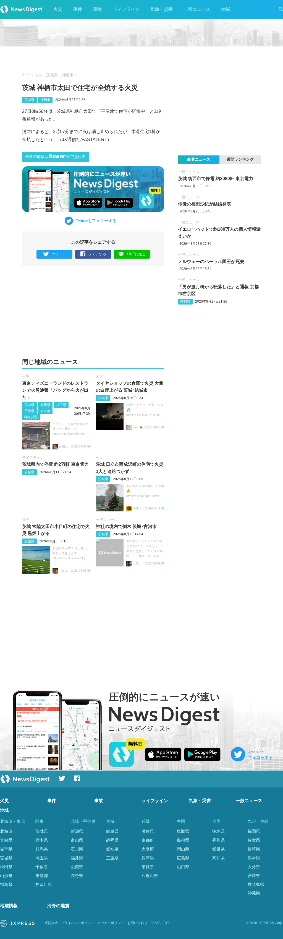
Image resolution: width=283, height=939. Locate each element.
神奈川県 (31, 417)
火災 (57, 9)
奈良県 (148, 866)
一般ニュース (197, 9)
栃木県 (41, 840)
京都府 (185, 301)
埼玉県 (61, 405)
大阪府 (148, 849)
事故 (97, 9)
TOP (26, 75)
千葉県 (29, 411)
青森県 (6, 840)
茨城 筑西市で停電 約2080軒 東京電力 (215, 178)
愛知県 (112, 849)
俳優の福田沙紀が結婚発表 (204, 204)
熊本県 (254, 857)
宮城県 (6, 857)
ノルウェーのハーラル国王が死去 (211, 261)
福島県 (6, 884)
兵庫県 (148, 857)
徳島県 (218, 831)
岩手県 (6, 849)
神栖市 (68, 75)
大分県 (254, 866)
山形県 (6, 875)
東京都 (45, 411)
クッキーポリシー (111, 923)
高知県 (218, 857)
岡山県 (183, 849)
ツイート (59, 254)
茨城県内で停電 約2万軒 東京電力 (55, 464)
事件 (77, 9)
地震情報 (9, 905)
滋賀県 (148, 831)
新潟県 (77, 831)
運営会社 (51, 923)
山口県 (183, 866)
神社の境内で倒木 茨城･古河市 (126, 526)
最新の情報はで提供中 (55, 157)
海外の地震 (58, 905)
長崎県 (254, 849)
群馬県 (45, 405)
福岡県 (254, 831)
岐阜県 (112, 831)
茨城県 (52, 75)
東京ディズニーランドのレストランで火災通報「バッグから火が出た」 (55, 390)
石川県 (77, 849)
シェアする (97, 254)
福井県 (77, 857)
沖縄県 (254, 893)
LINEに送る (136, 254)
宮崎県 (254, 875)
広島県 (183, 857)
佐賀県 (254, 840)
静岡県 (112, 840)
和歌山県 (150, 875)
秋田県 (6, 866)
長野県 (77, 875)
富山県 (77, 840)
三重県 (112, 857)
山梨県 (77, 866)
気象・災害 (162, 9)
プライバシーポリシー (77, 923)
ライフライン (126, 9)
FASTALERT (160, 923)
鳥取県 (183, 831)
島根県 (183, 840)
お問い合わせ (137, 923)
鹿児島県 (256, 884)
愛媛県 (218, 849)
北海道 (6, 831)
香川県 (218, 840)
